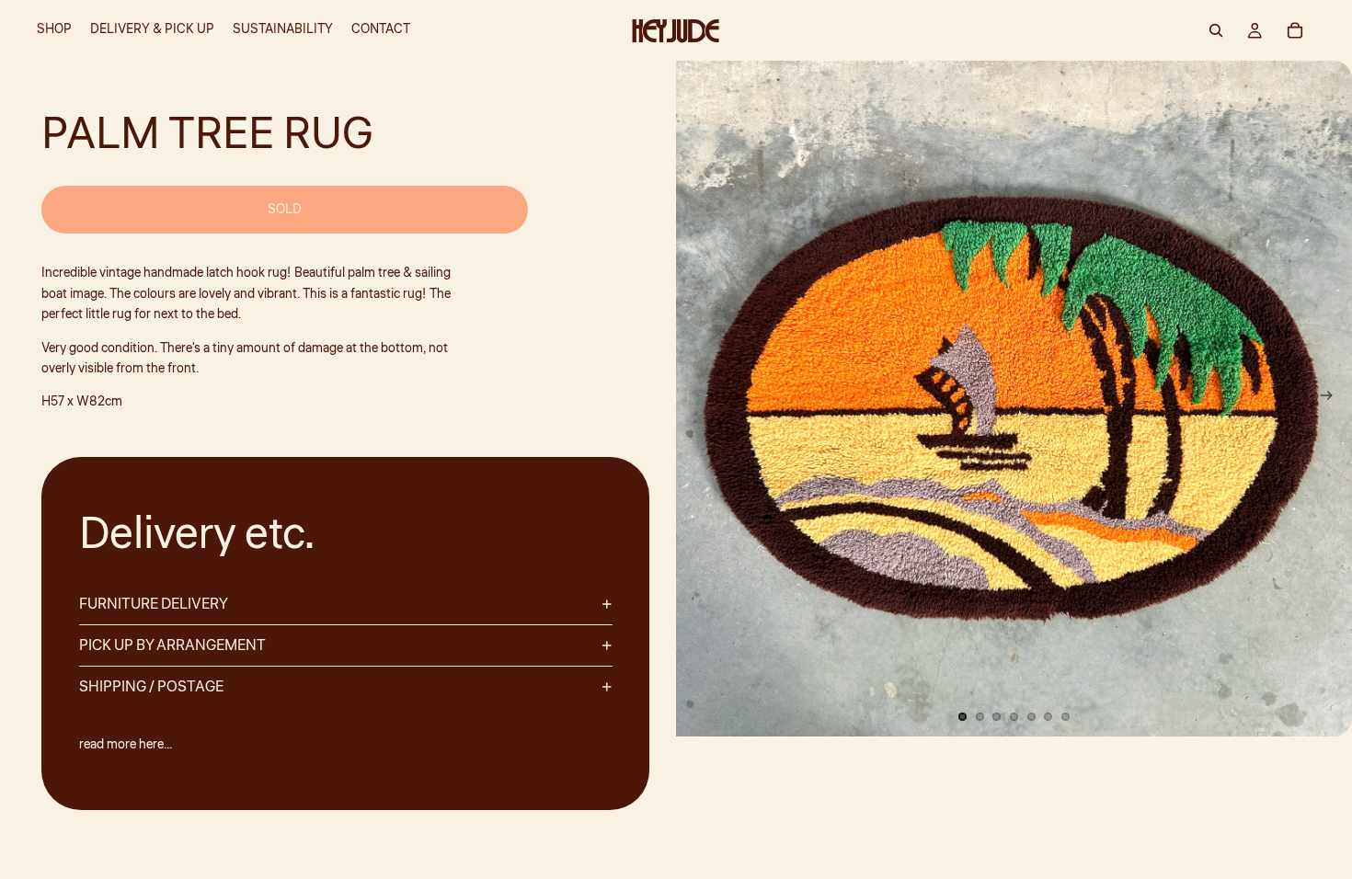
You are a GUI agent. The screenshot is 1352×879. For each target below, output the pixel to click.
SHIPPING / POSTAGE (151, 687)
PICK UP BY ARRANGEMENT (172, 645)
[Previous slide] (696, 399)
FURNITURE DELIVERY (153, 604)
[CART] (1295, 30)
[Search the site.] (1216, 30)
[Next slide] (1332, 399)
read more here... (125, 745)
